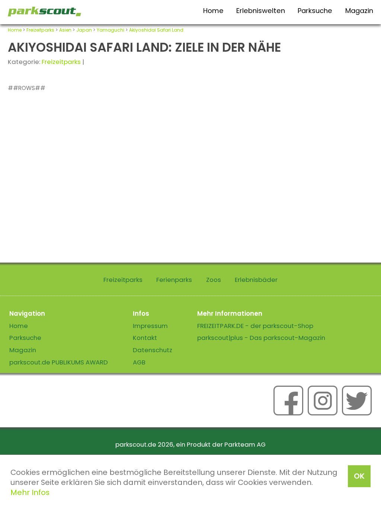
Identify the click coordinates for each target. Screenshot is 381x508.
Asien (65, 30)
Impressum (150, 325)
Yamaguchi (110, 30)
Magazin (359, 10)
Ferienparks (174, 279)
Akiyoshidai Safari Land (156, 30)
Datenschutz (152, 349)
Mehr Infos (29, 492)
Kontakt (145, 337)
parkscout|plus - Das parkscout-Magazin (261, 337)
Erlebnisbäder (256, 279)
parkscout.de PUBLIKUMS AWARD (58, 362)
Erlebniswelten (260, 10)
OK (359, 476)
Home (213, 10)
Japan (84, 30)
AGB (139, 362)
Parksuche (315, 10)
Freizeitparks (40, 30)
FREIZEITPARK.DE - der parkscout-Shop (255, 325)
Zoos (213, 279)
